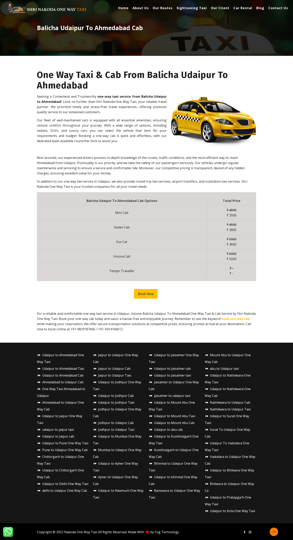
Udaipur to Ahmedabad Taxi (63, 368)
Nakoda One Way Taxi (80, 532)
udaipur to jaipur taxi (58, 429)
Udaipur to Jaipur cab (58, 436)
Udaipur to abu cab (168, 429)
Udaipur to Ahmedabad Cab (63, 375)
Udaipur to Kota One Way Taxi (232, 511)
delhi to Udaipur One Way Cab (64, 490)
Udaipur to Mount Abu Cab (174, 423)
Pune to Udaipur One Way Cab (65, 450)
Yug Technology (167, 532)
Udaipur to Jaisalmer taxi (172, 375)
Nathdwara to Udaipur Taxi (230, 409)
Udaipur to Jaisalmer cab (172, 368)
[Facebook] (245, 532)
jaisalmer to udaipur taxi (172, 395)
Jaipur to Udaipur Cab (114, 368)
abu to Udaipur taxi (224, 368)
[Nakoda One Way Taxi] (47, 8)
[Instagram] (250, 532)
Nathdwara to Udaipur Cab (230, 402)
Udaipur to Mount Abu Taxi (174, 416)
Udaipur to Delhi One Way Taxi (65, 484)
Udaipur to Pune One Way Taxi (65, 443)
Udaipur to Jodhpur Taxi (116, 402)
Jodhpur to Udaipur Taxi (116, 429)
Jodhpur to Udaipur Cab (116, 423)
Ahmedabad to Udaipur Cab (63, 382)
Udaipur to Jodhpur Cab (116, 395)
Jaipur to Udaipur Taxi (114, 375)
